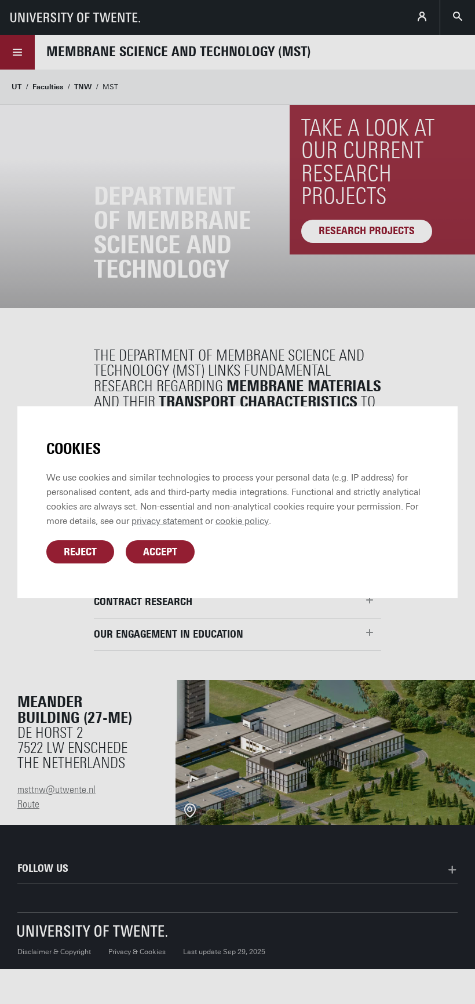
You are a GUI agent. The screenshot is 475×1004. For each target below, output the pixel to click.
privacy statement (167, 521)
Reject (80, 551)
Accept (160, 551)
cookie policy (242, 521)
